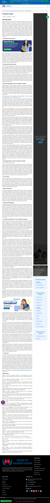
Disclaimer (4, 492)
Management (39, 305)
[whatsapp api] (11, 0)
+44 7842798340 (25, 0)
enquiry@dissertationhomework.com (34, 486)
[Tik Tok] (41, 491)
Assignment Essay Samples (14, 10)
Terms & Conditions (5, 488)
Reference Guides (37, 460)
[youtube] (27, 3)
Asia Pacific (4, 481)
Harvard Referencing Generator (39, 468)
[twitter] (23, 3)
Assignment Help (37, 474)
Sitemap (3, 490)
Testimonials (4, 494)
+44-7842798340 (32, 482)
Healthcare (38, 323)
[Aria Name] (47, 5)
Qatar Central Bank (40, 287)
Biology (37, 315)
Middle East (4, 482)
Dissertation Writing (37, 464)
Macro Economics (39, 285)
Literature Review (37, 462)
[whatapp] (47, 17)
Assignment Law (39, 299)
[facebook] (27, 491)
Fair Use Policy (4, 484)
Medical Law (38, 302)
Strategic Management (39, 308)
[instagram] (34, 491)
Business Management (39, 282)
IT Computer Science (40, 336)
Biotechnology (39, 321)
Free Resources (37, 466)
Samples (7, 10)
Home (4, 10)
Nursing (37, 318)
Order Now (40, 142)
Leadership (38, 310)
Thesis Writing (36, 472)
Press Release (39, 313)
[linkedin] (24, 3)
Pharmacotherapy (39, 326)
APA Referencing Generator (39, 470)
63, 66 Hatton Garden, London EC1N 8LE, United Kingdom (35, 480)
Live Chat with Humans (6, 501)
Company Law (39, 297)
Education (22, 10)
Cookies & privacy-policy (6, 486)
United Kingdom (5, 479)
